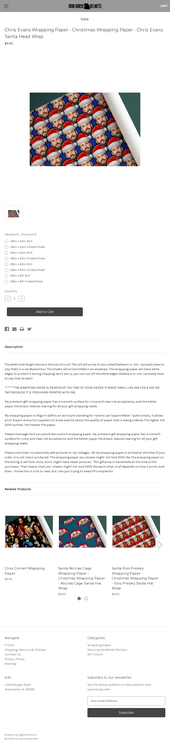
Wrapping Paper (99, 645)
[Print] (22, 329)
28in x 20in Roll (21, 241)
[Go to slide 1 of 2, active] (79, 598)
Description (14, 347)
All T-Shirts (95, 654)
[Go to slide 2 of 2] (86, 598)
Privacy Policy (15, 659)
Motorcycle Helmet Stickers (107, 650)
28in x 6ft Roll (20, 276)
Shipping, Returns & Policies (25, 650)
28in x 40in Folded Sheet (27, 258)
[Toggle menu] (6, 6)
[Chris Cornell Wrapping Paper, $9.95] (29, 531)
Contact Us (13, 654)
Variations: (20, 234)
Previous (5, 545)
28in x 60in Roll (21, 264)
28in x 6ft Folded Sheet (26, 281)
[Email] (14, 329)
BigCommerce (28, 734)
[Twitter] (29, 329)
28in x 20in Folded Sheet (27, 247)
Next (159, 545)
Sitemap (11, 664)
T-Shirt (9, 645)
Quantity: (11, 291)
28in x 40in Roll (21, 253)
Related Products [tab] (18, 489)
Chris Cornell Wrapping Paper (25, 570)
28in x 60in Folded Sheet (27, 270)
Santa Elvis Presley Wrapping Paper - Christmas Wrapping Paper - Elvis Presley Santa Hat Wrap (135, 578)
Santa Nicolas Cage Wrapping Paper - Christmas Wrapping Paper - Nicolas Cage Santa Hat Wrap (81, 578)
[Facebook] (7, 329)
